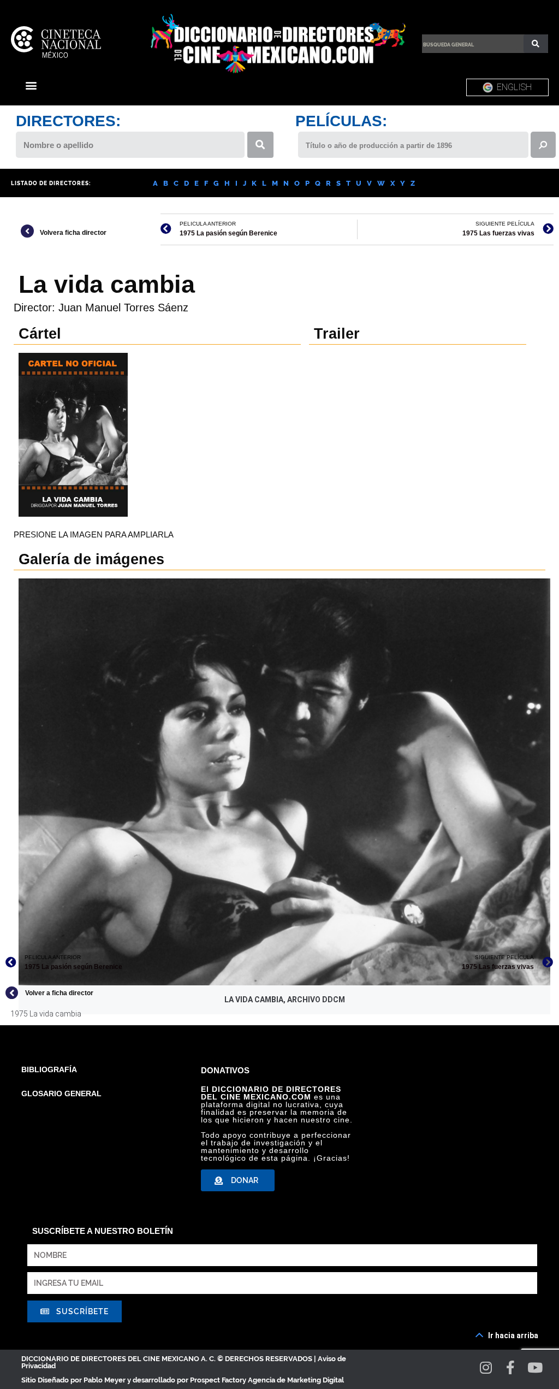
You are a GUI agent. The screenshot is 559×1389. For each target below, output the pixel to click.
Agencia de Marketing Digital (296, 1380)
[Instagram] (486, 1367)
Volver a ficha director (59, 993)
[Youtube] (535, 1367)
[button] (31, 85)
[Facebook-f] (510, 1367)
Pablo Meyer (105, 1380)
